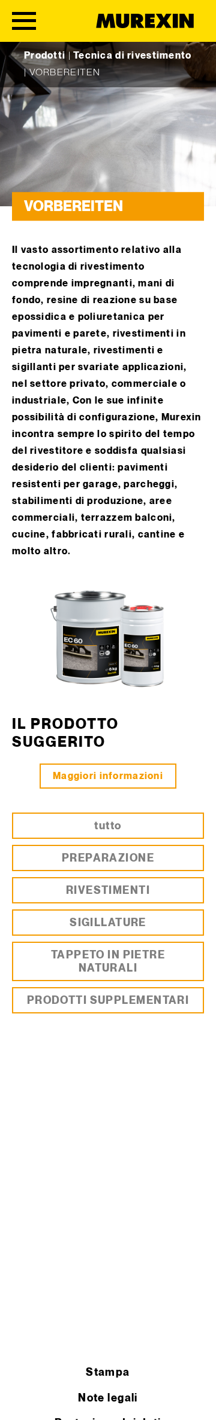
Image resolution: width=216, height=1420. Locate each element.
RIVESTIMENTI (108, 890)
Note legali (108, 1398)
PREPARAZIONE (108, 858)
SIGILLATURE (108, 923)
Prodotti (44, 56)
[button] (21, 1398)
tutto (107, 826)
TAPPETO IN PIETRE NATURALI (108, 962)
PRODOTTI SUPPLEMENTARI (108, 1000)
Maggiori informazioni (108, 776)
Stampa (108, 1372)
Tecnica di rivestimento (132, 56)
